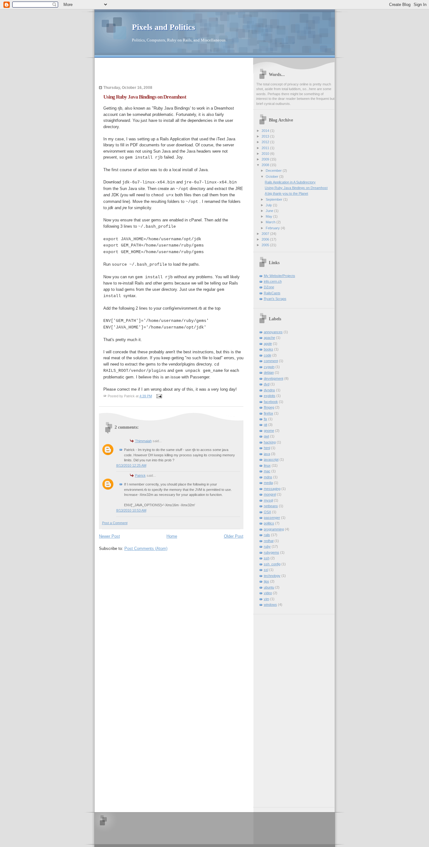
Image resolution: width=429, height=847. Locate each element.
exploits (269, 396)
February (273, 228)
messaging (272, 489)
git (265, 424)
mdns (268, 477)
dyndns (269, 390)
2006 (266, 239)
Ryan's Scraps (275, 299)
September (274, 199)
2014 (266, 131)
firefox (268, 413)
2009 (266, 159)
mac (267, 471)
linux (267, 465)
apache (269, 337)
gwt (266, 436)
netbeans (271, 506)
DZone (269, 287)
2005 (266, 245)
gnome (269, 430)
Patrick (140, 475)
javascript (271, 459)
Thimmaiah (143, 441)
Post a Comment (115, 523)
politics (269, 523)
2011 (266, 148)
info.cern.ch (273, 281)
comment (271, 361)
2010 (266, 153)
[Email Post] (159, 396)
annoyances (273, 332)
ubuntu (269, 587)
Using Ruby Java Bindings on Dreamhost (296, 188)
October (272, 176)
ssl (266, 570)
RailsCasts (272, 293)
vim (266, 599)
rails (267, 535)
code (267, 355)
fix (265, 419)
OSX (267, 512)
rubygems (271, 552)
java (267, 454)
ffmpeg (269, 407)
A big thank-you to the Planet (286, 193)
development (273, 378)
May (269, 216)
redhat (269, 541)
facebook (271, 402)
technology (272, 576)
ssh (266, 558)
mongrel (270, 494)
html (267, 448)
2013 (266, 136)
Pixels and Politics (163, 27)
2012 (266, 142)
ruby (267, 546)
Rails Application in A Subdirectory (290, 182)
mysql (268, 500)
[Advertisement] (135, 73)
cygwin (269, 367)
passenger (272, 517)
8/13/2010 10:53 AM (131, 510)
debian (269, 372)
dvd (266, 384)
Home (171, 536)
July (269, 205)
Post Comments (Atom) (145, 548)
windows (270, 604)
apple (268, 343)
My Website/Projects (279, 276)
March (271, 222)
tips (266, 581)
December (274, 170)
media (268, 483)
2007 (266, 234)
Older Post (233, 536)
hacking (270, 442)
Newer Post (109, 536)
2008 (266, 165)
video (268, 593)
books (268, 349)
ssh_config (272, 564)
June (270, 211)
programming (274, 529)
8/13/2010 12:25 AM (131, 465)
